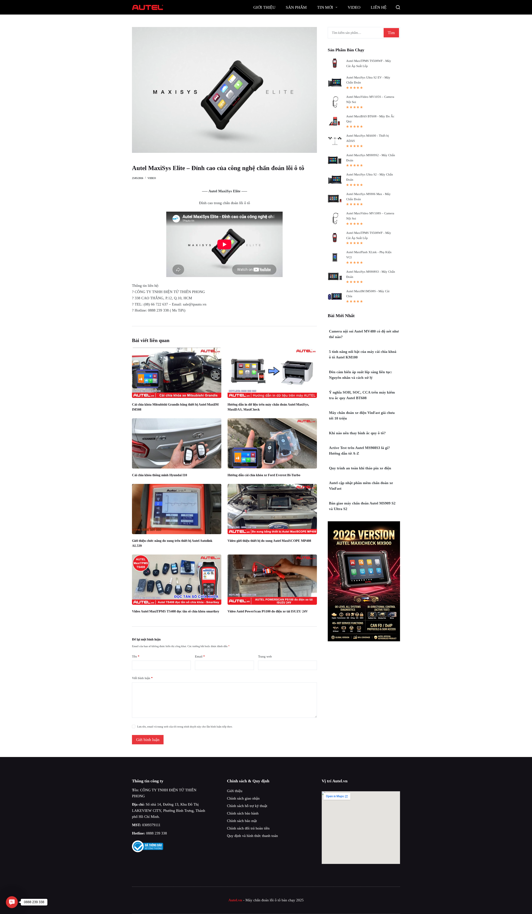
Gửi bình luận (147, 739)
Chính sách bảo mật (242, 821)
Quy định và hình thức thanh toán (252, 836)
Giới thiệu (234, 791)
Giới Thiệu (264, 7)
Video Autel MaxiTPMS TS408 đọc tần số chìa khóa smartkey (175, 611)
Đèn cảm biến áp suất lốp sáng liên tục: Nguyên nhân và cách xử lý (360, 375)
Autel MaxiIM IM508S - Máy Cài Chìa (367, 294)
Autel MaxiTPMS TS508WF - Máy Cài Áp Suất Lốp (368, 63)
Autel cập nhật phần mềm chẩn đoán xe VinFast (361, 486)
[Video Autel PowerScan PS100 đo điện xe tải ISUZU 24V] (272, 580)
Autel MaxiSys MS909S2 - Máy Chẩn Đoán (370, 157)
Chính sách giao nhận (243, 798)
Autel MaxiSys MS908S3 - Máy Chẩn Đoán (370, 274)
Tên (135, 656)
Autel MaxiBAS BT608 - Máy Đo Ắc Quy (370, 119)
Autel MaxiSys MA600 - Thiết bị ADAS (367, 138)
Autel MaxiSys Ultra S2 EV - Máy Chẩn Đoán (368, 80)
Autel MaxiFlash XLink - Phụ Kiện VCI (369, 254)
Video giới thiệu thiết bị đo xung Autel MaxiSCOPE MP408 (269, 540)
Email (200, 656)
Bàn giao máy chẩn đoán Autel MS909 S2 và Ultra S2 (362, 506)
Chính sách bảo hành (243, 813)
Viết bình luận (142, 678)
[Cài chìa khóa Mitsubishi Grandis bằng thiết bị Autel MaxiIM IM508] (176, 373)
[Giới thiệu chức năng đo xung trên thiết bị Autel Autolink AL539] (176, 509)
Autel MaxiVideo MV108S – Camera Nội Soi (370, 216)
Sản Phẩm (296, 7)
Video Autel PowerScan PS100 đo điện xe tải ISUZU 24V (268, 611)
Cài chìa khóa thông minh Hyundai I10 (159, 475)
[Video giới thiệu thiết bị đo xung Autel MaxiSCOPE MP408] (272, 509)
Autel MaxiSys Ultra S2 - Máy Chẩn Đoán (369, 177)
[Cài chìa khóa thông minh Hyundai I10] (176, 443)
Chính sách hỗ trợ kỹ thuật (247, 806)
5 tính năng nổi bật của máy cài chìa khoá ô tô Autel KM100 (362, 354)
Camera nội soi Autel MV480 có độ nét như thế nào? (364, 334)
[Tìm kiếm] (398, 7)
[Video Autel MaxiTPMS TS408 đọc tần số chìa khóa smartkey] (176, 580)
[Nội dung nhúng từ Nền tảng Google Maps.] (361, 827)
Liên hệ (379, 7)
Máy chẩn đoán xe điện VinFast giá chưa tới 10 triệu (362, 415)
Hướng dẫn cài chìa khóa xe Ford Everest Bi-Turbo (264, 475)
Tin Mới (325, 7)
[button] (12, 902)
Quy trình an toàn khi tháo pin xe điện (360, 468)
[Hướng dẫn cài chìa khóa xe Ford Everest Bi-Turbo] (272, 443)
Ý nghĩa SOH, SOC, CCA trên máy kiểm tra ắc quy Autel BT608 (362, 395)
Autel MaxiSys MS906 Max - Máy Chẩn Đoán (368, 196)
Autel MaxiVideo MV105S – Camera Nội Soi (370, 99)
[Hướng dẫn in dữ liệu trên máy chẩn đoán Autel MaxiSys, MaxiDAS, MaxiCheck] (272, 373)
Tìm (391, 32)
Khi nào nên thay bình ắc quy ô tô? (357, 433)
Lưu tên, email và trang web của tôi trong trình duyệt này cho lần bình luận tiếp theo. (185, 726)
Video (354, 7)
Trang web (265, 656)
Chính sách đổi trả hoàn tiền (248, 828)
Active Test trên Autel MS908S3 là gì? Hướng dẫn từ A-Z (359, 450)
